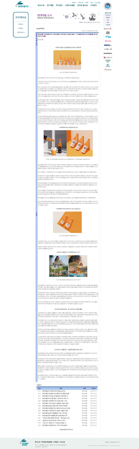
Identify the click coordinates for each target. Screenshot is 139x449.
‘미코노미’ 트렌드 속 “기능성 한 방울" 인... (54, 423)
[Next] (71, 429)
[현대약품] (22, 4)
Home (81, 22)
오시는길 (62, 442)
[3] (63, 429)
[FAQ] (92, 2)
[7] (68, 429)
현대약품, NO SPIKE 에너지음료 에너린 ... (54, 391)
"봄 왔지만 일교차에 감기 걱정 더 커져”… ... (55, 420)
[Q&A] (86, 2)
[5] (66, 429)
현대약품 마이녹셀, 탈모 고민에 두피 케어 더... (55, 398)
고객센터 (56, 442)
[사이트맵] (97, 2)
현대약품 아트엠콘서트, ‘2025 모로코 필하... (55, 425)
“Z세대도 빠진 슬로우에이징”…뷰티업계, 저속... (56, 418)
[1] (60, 429)
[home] (74, 2)
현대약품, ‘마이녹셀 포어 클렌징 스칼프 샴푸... (55, 403)
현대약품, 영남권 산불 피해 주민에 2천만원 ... (55, 405)
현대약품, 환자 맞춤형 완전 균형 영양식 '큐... (55, 415)
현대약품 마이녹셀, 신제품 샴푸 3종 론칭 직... (55, 396)
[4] (65, 429)
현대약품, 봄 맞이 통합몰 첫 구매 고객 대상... (55, 413)
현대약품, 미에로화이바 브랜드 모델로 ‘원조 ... (55, 410)
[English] (80, 2)
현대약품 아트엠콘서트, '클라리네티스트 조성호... (56, 408)
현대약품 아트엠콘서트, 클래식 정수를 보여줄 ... (56, 393)
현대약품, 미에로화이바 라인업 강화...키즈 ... (55, 401)
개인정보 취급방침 (46, 442)
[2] (62, 429)
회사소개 (37, 442)
